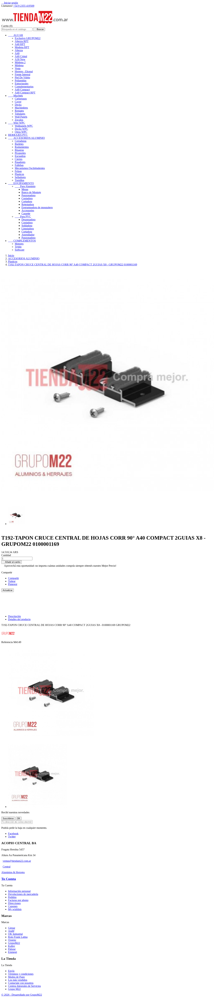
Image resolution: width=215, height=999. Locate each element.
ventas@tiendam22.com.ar (17, 860)
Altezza (19, 50)
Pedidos (12, 897)
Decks (18, 104)
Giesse (11, 927)
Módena (19, 65)
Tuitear (11, 581)
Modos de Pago (16, 976)
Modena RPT (22, 47)
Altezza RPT (22, 41)
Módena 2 (20, 62)
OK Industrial (15, 934)
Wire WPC (16, 122)
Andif (11, 930)
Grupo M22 (14, 989)
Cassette (26, 213)
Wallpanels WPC (24, 125)
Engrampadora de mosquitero (37, 207)
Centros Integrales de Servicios (24, 986)
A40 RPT (20, 44)
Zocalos (19, 119)
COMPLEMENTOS (22, 240)
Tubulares (20, 113)
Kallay (11, 946)
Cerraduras (20, 141)
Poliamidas (20, 80)
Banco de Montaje (31, 192)
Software (19, 249)
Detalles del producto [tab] (19, 619)
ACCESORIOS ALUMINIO (26, 138)
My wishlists (15, 909)
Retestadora (28, 204)
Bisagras (19, 150)
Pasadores (20, 162)
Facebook (13, 833)
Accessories (28, 210)
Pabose (12, 949)
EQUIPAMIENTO (21, 183)
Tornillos (19, 180)
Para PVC (23, 216)
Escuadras (20, 156)
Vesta (17, 68)
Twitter (12, 836)
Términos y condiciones (20, 973)
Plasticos (19, 174)
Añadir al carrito (11, 562)
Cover (18, 101)
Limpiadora (28, 228)
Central (6, 866)
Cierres (18, 159)
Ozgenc (12, 940)
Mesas (25, 189)
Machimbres (21, 107)
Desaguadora (28, 219)
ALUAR (15, 35)
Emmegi (12, 952)
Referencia (7, 642)
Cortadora (27, 201)
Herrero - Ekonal (24, 71)
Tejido (18, 246)
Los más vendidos (17, 980)
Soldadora (27, 225)
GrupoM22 (14, 943)
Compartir (13, 578)
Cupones (12, 906)
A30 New (20, 59)
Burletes (19, 144)
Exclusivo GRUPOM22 (27, 38)
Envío (11, 970)
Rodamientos (22, 147)
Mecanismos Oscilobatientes (30, 168)
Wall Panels (21, 116)
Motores (19, 243)
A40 (17, 53)
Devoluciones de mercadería (23, 894)
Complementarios (24, 86)
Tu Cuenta (8, 879)
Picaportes (20, 153)
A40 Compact (22, 89)
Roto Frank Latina (18, 937)
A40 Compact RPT (25, 92)
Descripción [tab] (14, 616)
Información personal (19, 891)
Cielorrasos (21, 98)
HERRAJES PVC (18, 134)
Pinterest (12, 584)
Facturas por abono (18, 900)
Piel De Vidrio (22, 77)
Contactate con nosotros (20, 983)
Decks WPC (21, 128)
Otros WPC (21, 131)
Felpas (18, 171)
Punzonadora (28, 195)
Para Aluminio (25, 186)
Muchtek (15, 95)
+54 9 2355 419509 (23, 5)
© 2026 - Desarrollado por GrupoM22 (21, 994)
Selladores (20, 177)
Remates (19, 110)
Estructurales (21, 83)
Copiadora (27, 198)
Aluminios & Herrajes (13, 872)
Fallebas (19, 165)
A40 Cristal (21, 56)
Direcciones (14, 903)
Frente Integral (22, 74)
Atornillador (28, 234)
